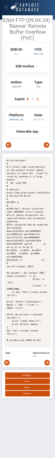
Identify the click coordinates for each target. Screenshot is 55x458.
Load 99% (16, 87)
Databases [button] (26, 375)
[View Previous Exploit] (8, 145)
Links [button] (26, 381)
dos (38, 87)
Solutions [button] (27, 394)
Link (35, 356)
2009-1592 (38, 54)
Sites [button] (26, 387)
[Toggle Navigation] (7, 7)
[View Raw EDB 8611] (38, 99)
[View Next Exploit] (46, 145)
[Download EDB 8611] (28, 99)
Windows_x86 (16, 119)
